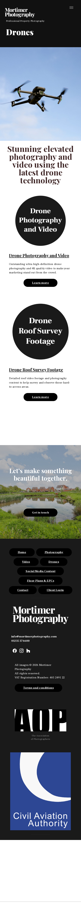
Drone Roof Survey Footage (36, 369)
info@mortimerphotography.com (34, 636)
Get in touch (40, 512)
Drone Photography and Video (39, 255)
